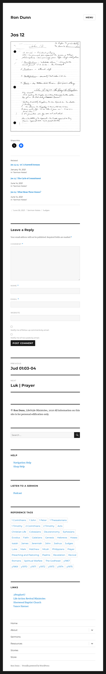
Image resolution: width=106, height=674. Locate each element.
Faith (26, 537)
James (24, 543)
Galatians (37, 537)
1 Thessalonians (58, 520)
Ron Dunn (21, 17)
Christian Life (19, 532)
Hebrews (62, 537)
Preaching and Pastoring (25, 555)
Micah (45, 549)
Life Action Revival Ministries (29, 598)
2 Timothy (48, 526)
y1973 (51, 566)
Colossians (35, 532)
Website (15, 313)
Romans (16, 560)
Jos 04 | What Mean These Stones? (26, 192)
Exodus (16, 537)
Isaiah (15, 543)
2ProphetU (19, 594)
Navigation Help (22, 462)
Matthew (34, 549)
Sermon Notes (33, 210)
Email (15, 299)
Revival (72, 555)
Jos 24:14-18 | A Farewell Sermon (25, 165)
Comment (17, 244)
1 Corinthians (19, 520)
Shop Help (19, 466)
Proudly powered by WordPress (35, 666)
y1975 (70, 566)
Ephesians (68, 532)
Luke (14, 549)
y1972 (42, 566)
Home (14, 623)
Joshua (58, 543)
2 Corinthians (33, 526)
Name (15, 286)
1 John (32, 520)
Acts (60, 526)
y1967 (67, 560)
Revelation (59, 555)
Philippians (58, 549)
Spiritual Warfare (33, 560)
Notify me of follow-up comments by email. (30, 330)
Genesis (49, 537)
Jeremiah (37, 543)
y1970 (24, 566)
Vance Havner (21, 606)
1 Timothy (17, 526)
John (48, 543)
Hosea (73, 537)
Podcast (17, 493)
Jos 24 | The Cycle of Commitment (26, 178)
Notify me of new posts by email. (25, 338)
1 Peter (43, 520)
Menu (89, 17)
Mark (23, 549)
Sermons (16, 637)
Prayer (70, 549)
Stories (14, 650)
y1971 (33, 566)
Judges (46, 210)
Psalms (46, 555)
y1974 (60, 566)
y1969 (15, 566)
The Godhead (53, 560)
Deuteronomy (52, 532)
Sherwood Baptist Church (27, 602)
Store (14, 657)
